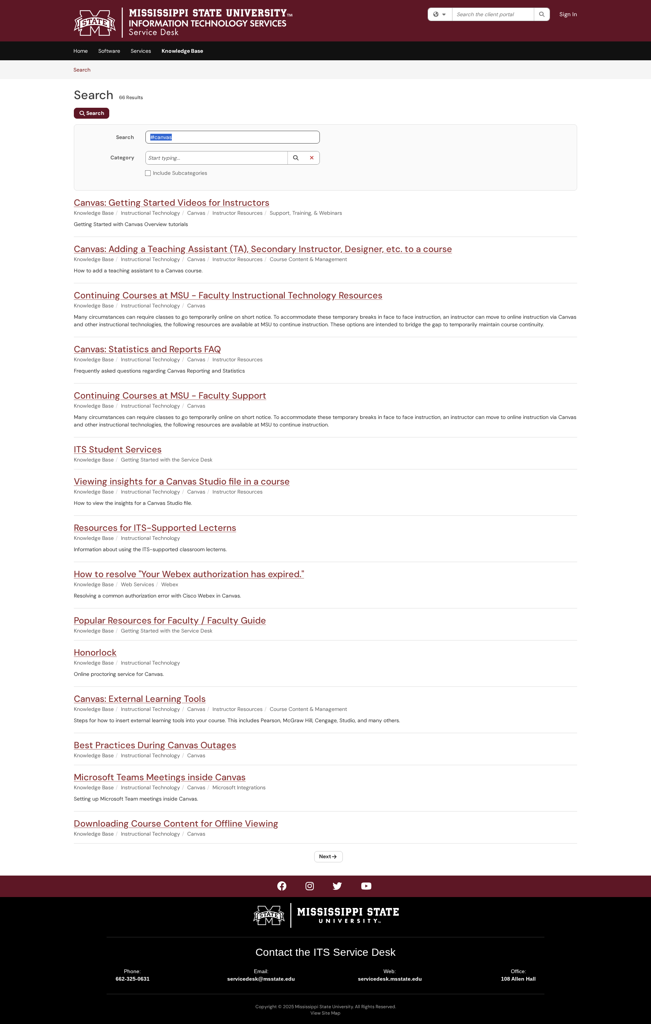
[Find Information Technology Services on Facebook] (282, 887)
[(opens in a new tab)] (183, 23)
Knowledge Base (182, 50)
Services (141, 50)
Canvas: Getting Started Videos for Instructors (171, 202)
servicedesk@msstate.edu (261, 979)
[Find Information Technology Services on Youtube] (366, 887)
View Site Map (325, 1013)
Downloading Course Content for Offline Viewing (176, 823)
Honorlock (95, 652)
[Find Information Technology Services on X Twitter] (310, 887)
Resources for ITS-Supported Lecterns (155, 527)
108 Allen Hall (518, 979)
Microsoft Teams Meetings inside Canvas (160, 777)
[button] (295, 157)
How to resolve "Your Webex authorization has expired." (189, 574)
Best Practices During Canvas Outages (155, 745)
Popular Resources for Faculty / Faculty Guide (170, 620)
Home (80, 50)
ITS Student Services (118, 449)
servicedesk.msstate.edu (390, 979)
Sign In (568, 14)
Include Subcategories (180, 173)
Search (84, 69)
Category (122, 157)
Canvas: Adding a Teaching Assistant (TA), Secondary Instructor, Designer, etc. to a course (263, 249)
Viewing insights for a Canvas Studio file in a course (182, 481)
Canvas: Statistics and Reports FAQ (147, 349)
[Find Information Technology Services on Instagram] (338, 887)
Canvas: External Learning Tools (140, 699)
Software (109, 50)
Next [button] (325, 856)
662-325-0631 (133, 979)
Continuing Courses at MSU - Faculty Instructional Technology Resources (228, 295)
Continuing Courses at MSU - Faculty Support (170, 395)
